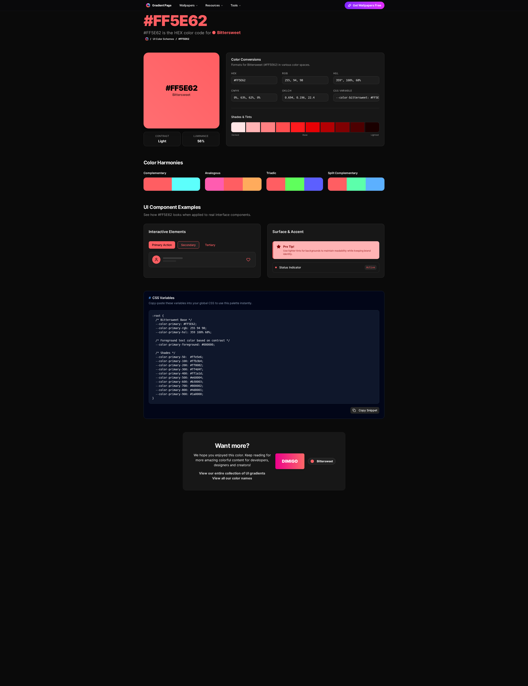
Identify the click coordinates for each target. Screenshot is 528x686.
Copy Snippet (368, 410)
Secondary (188, 245)
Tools (234, 5)
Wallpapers (187, 5)
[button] (238, 127)
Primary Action (162, 245)
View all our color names (232, 478)
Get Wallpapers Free (367, 5)
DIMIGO (290, 461)
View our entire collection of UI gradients (232, 473)
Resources (212, 5)
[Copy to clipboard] (273, 80)
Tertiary (210, 245)
